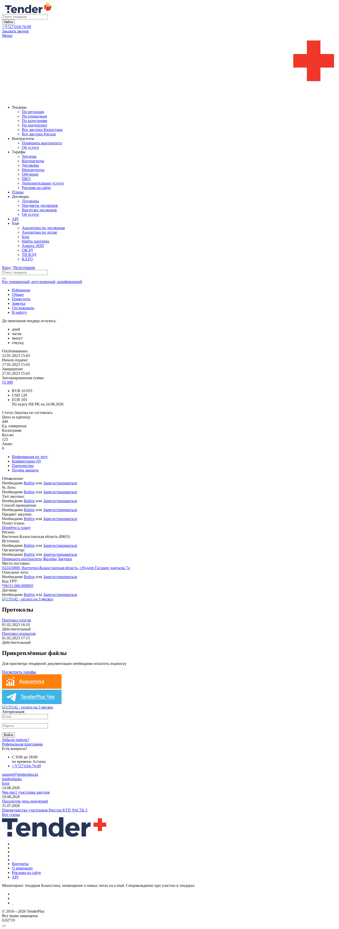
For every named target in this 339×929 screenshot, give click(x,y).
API (15, 219)
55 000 (7, 382)
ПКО (26, 179)
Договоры (30, 165)
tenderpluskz (12, 779)
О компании (22, 868)
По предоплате (34, 125)
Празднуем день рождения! (25, 801)
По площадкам (34, 116)
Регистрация (24, 267)
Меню (7, 35)
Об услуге (30, 147)
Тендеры (29, 156)
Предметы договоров (40, 205)
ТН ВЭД (29, 254)
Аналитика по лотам (39, 232)
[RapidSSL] (174, 903)
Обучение (30, 174)
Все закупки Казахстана (42, 129)
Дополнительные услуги (43, 183)
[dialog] (169, 925)
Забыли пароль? (15, 740)
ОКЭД (27, 250)
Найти (8, 22)
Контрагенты (33, 161)
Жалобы (50, 559)
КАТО (27, 259)
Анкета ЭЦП (33, 246)
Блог (26, 237)
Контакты (20, 864)
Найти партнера (35, 241)
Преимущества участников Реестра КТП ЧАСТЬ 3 (44, 810)
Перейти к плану (16, 528)
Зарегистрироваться (60, 483)
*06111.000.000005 (17, 586)
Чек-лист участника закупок (26, 792)
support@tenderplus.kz (20, 774)
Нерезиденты (33, 170)
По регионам (33, 112)
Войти (29, 483)
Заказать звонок (15, 31)
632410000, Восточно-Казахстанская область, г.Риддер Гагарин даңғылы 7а (66, 568)
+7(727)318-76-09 (16, 27)
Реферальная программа (22, 744)
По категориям (34, 121)
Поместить (21, 299)
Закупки (65, 559)
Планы (18, 192)
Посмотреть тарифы (19, 672)
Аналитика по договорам (43, 228)
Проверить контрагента (42, 143)
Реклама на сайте (36, 188)
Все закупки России (39, 134)
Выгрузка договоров (39, 210)
